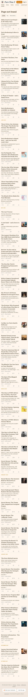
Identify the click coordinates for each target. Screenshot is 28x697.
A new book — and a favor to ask (10, 223)
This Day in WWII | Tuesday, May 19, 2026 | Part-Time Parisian (9, 241)
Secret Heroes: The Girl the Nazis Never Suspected (10, 529)
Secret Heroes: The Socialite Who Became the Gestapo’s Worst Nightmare (10, 570)
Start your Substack (10, 690)
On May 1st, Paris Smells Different (9, 324)
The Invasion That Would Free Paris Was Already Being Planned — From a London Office (10, 187)
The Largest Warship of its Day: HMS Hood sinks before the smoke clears (10, 237)
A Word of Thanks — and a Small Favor (9, 96)
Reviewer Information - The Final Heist (10, 636)
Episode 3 (3, 574)
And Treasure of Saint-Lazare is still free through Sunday (10, 49)
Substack (6, 694)
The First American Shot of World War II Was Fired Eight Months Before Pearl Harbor (10, 351)
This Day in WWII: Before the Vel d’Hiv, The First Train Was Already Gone (9, 394)
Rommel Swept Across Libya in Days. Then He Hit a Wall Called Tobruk (10, 337)
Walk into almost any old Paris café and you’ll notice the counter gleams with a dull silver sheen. (10, 270)
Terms (18, 685)
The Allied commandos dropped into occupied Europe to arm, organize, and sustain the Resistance (9, 519)
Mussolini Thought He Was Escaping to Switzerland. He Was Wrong (9, 311)
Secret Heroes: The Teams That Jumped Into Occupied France (10, 504)
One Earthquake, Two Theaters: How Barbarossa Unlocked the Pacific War (9, 154)
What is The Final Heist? (7, 638)
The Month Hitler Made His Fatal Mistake (10, 197)
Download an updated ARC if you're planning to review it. (10, 144)
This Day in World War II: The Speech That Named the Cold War (9, 448)
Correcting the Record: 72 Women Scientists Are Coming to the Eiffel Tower (10, 542)
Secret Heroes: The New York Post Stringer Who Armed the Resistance (9, 583)
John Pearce (8, 26)
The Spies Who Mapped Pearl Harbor (9, 378)
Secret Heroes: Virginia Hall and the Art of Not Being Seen (10, 596)
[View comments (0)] (8, 29)
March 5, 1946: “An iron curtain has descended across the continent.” (10, 453)
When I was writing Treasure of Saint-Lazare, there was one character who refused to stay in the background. (10, 560)
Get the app (21, 690)
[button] (2, 5)
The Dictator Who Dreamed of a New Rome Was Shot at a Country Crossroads (10, 307)
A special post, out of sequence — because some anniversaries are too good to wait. (10, 297)
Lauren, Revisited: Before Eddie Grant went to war (9, 650)
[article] (14, 24)
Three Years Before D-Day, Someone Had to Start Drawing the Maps (9, 183)
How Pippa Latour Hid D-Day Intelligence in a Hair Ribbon (8, 532)
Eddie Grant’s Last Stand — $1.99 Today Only (9, 20)
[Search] (25, 15)
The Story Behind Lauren (9, 558)
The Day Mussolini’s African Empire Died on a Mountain (10, 214)
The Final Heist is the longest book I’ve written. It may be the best (10, 24)
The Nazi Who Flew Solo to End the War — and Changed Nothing (10, 284)
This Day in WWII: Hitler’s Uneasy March (10, 420)
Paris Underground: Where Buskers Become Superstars (10, 491)
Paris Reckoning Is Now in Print (10, 33)
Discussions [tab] (12, 15)
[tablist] (8, 15)
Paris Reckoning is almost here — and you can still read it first (9, 140)
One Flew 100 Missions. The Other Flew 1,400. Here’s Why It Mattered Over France (10, 173)
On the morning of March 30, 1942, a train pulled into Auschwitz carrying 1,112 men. (10, 399)
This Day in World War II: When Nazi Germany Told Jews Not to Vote (9, 434)
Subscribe (19, 2)
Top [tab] (7, 15)
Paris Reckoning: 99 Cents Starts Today (9, 46)
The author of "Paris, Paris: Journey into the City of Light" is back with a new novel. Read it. (10, 255)
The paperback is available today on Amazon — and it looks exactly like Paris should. (10, 36)
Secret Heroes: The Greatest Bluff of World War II (10, 479)
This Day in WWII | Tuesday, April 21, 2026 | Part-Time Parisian (9, 341)
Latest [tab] (3, 15)
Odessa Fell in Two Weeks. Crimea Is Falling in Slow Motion (10, 83)
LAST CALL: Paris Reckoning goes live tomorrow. (9, 130)
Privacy (14, 685)
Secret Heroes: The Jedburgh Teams (7, 516)
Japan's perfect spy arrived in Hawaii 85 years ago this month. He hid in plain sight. (10, 381)
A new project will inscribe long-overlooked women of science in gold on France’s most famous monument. (9, 546)
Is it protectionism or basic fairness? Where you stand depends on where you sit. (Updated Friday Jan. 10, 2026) (10, 614)
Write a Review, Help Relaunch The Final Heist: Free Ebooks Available (9, 624)
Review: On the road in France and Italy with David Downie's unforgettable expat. (10, 251)
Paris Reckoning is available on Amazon (8, 109)
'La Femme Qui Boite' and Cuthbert (10, 600)
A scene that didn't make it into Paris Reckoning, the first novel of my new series (9, 73)
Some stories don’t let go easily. (9, 627)
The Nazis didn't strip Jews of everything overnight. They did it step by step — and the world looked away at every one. (9, 438)
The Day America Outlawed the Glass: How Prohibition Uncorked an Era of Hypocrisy (10, 667)
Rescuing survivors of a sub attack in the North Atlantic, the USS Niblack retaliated (10, 356)
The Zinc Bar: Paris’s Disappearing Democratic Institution (9, 265)
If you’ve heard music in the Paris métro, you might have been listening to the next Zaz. (9, 494)
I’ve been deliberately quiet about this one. (9, 227)
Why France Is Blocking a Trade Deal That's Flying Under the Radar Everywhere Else (9, 609)
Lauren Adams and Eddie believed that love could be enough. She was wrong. (10, 653)
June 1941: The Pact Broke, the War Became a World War (10, 200)
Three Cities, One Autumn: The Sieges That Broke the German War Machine (10, 126)
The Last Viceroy (6, 212)
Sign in (25, 2)
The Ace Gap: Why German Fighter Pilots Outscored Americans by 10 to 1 (10, 169)
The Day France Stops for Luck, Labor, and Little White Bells (9, 327)
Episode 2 (3, 508)
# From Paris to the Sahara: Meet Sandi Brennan (10, 69)
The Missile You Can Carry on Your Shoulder (10, 365)
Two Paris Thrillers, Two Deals (9, 58)
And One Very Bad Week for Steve (10, 61)
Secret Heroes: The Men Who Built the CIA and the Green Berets (9, 463)
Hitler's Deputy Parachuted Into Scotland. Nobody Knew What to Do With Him (10, 280)
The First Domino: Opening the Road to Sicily (10, 408)
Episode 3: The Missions (7, 482)
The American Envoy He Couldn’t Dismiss (9, 424)
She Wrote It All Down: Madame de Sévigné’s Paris (10, 293)
